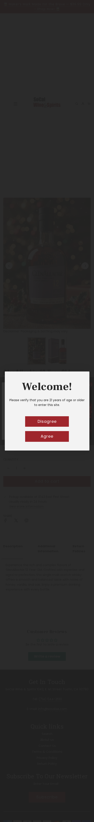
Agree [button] (47, 436)
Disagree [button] (47, 421)
